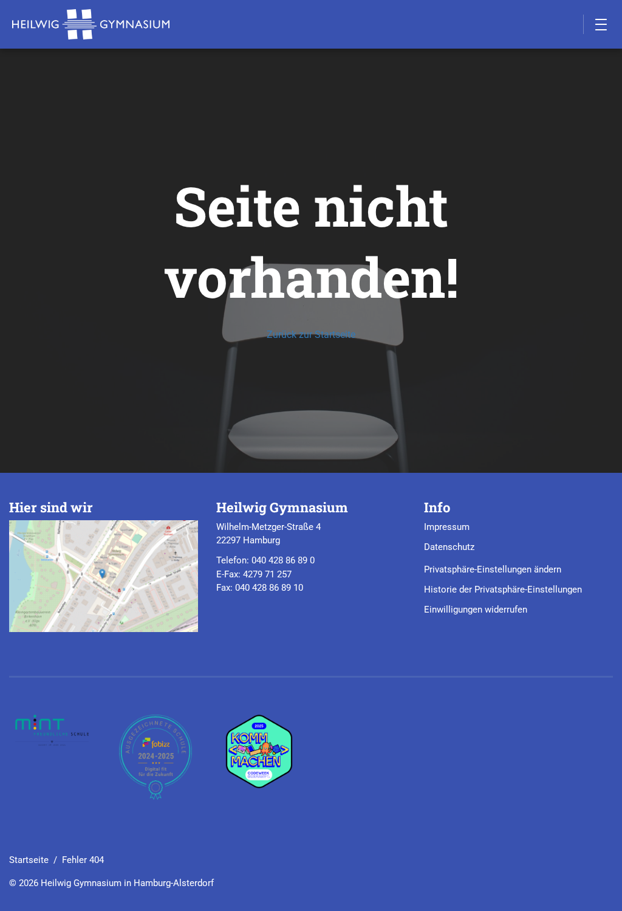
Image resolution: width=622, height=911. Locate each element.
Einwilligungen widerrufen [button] (475, 609)
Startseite (29, 859)
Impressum (447, 526)
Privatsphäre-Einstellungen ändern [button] (492, 569)
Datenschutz (449, 546)
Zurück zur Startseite (311, 334)
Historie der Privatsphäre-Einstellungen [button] (503, 589)
